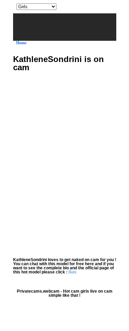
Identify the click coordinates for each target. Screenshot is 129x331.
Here (72, 272)
